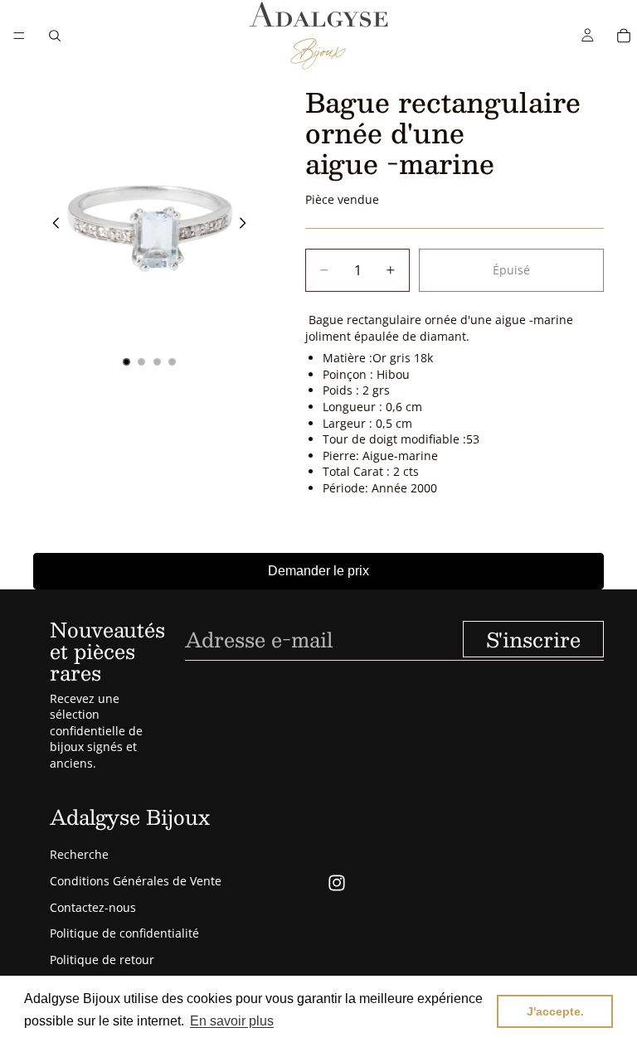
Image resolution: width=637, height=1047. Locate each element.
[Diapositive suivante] (247, 225)
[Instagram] (337, 883)
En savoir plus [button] (232, 1021)
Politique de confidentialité (124, 933)
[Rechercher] (54, 35)
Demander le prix (318, 571)
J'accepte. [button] (555, 1011)
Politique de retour (102, 959)
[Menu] (19, 36)
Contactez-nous (93, 907)
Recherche (79, 854)
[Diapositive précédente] (51, 225)
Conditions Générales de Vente (135, 881)
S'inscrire (533, 639)
